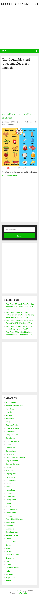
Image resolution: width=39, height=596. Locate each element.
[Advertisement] (19, 28)
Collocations (10, 432)
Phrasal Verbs (11, 513)
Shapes (9, 539)
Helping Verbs (11, 474)
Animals (9, 415)
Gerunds (9, 467)
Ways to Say (10, 578)
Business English (12, 425)
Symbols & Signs (12, 555)
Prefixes (9, 516)
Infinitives (9, 493)
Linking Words (11, 500)
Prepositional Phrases (14, 519)
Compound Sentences (14, 435)
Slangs (8, 545)
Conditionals (10, 438)
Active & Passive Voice (14, 406)
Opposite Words (12, 509)
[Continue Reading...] (10, 176)
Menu (3, 51)
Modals (8, 503)
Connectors (10, 448)
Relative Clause (12, 535)
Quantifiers (10, 529)
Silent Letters (11, 542)
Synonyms (10, 558)
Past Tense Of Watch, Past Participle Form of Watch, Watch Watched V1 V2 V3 (20, 306)
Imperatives (10, 490)
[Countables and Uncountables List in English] (19, 148)
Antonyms (10, 419)
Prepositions (10, 522)
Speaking (9, 548)
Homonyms (10, 477)
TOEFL (8, 565)
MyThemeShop (23, 593)
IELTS (8, 487)
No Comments (8, 124)
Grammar (9, 471)
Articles (9, 422)
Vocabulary (10, 574)
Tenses (8, 561)
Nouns (29, 122)
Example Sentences (13, 464)
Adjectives (10, 409)
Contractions (11, 451)
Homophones (11, 480)
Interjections (10, 496)
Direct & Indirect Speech (15, 458)
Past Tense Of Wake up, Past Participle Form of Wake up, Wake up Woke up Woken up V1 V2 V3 (20, 314)
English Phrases (12, 461)
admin (6, 122)
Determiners (10, 454)
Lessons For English (19, 4)
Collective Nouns (12, 428)
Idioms (8, 483)
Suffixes (9, 552)
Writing (8, 581)
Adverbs (9, 412)
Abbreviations (11, 402)
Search (19, 236)
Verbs (8, 571)
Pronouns (9, 526)
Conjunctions (11, 445)
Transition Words (12, 568)
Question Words (12, 532)
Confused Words (12, 441)
